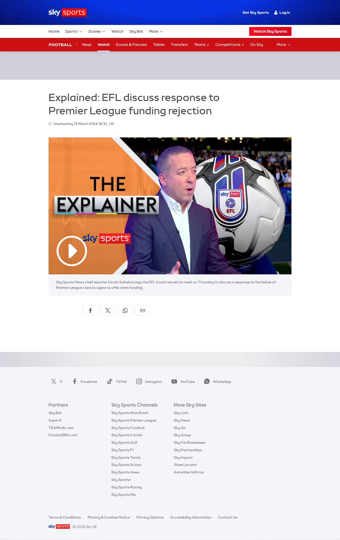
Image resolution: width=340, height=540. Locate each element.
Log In (285, 12)
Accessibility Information (190, 517)
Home (54, 31)
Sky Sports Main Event (129, 413)
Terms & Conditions (65, 517)
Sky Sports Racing (126, 487)
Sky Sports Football (127, 428)
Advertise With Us (189, 472)
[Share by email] (142, 311)
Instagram (153, 381)
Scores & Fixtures (131, 44)
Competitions (228, 44)
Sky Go (180, 428)
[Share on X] (107, 311)
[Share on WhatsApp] (125, 311)
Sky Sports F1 (122, 450)
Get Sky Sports (255, 12)
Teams (200, 44)
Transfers (179, 44)
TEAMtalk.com (61, 428)
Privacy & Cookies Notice (109, 517)
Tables (159, 44)
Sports (71, 31)
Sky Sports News (125, 472)
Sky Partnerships (188, 450)
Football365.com (63, 435)
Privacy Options (150, 517)
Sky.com (181, 413)
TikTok (121, 381)
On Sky (256, 44)
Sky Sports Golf (124, 442)
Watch (117, 31)
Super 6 (55, 420)
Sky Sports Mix (123, 494)
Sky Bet (136, 31)
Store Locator (185, 464)
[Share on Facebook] (90, 311)
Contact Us (227, 517)
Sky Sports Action (126, 464)
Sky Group (182, 435)
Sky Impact (183, 457)
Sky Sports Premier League (133, 420)
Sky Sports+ (121, 479)
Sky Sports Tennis (126, 457)
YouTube (187, 381)
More (153, 31)
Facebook (89, 381)
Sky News (182, 420)
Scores (94, 31)
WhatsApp (222, 381)
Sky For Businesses (189, 442)
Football (60, 45)
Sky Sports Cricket (126, 435)
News (87, 44)
